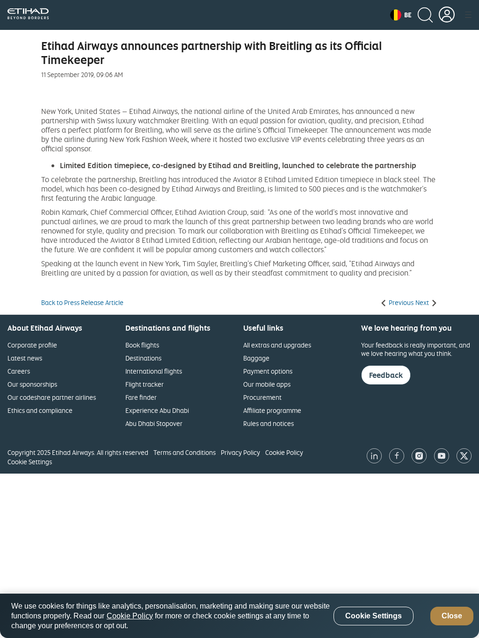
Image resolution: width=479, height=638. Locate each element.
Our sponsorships (32, 384)
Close (452, 616)
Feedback (386, 375)
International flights (153, 371)
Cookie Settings (29, 461)
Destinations (143, 358)
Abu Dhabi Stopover (153, 423)
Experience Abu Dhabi (157, 410)
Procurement (262, 397)
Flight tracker (144, 384)
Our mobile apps (266, 384)
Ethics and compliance (40, 410)
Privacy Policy (240, 452)
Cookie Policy (284, 452)
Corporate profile (32, 344)
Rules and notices (268, 423)
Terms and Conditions (184, 452)
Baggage (256, 358)
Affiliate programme (272, 410)
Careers (18, 371)
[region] (239, 616)
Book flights (142, 344)
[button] (401, 15)
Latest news (24, 358)
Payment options (267, 371)
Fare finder (141, 397)
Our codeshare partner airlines (51, 397)
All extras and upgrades (277, 344)
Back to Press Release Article (82, 302)
